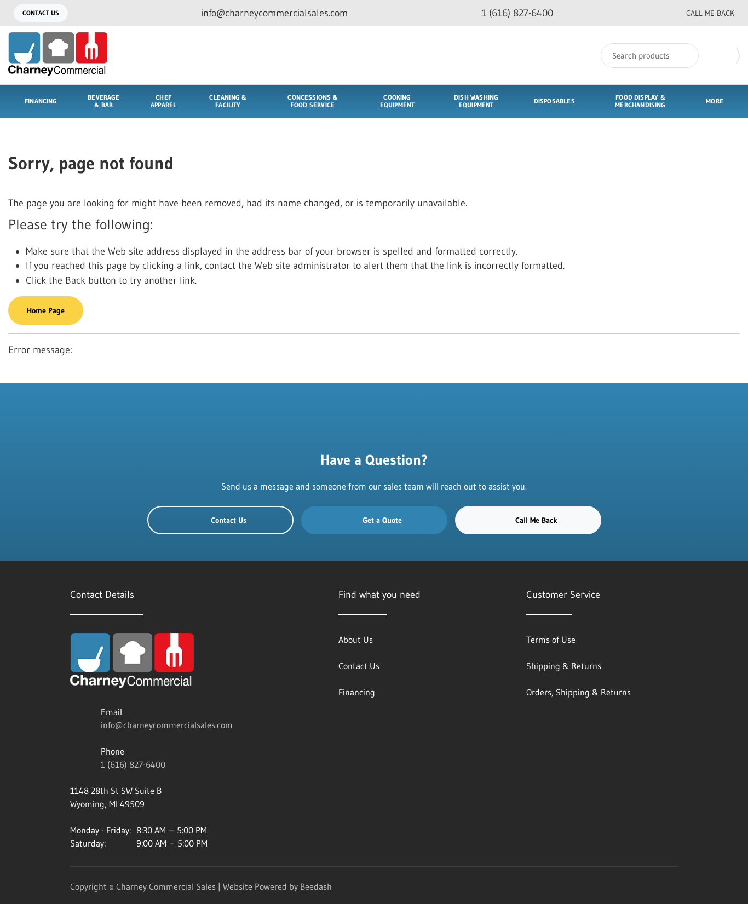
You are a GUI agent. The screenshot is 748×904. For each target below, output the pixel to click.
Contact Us (40, 13)
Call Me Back (710, 13)
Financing (41, 101)
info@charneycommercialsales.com (167, 724)
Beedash (316, 886)
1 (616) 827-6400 (133, 764)
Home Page (46, 310)
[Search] (683, 55)
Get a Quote (382, 520)
